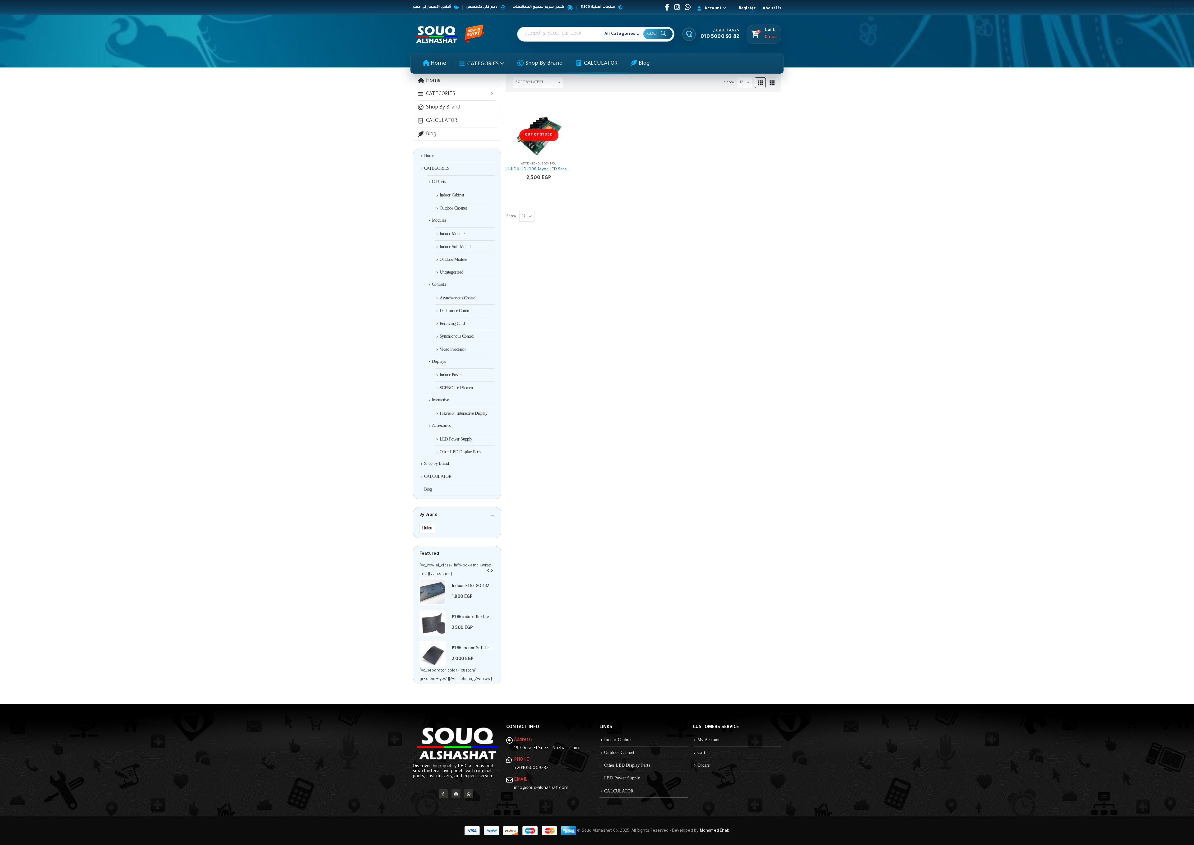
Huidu (427, 529)
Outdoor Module (453, 259)
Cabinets (439, 181)
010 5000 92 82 (720, 37)
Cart (701, 752)
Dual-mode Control (456, 310)
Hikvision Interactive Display (464, 413)
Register (747, 9)
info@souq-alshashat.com (541, 788)
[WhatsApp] (687, 7)
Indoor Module (452, 233)
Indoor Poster (451, 374)
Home (438, 64)
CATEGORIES (483, 64)
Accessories (441, 425)
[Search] (658, 34)
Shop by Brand (544, 64)
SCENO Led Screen (456, 388)
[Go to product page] (432, 592)
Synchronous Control (457, 336)
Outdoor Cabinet (453, 208)
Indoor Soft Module (456, 246)
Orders (703, 765)
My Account (708, 739)
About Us (772, 9)
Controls (439, 284)
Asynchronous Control (539, 164)
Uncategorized (451, 272)
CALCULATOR (601, 64)
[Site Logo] (436, 34)
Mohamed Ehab (714, 831)
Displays (439, 361)
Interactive (440, 400)
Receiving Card (452, 323)
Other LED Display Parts (460, 452)
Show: (729, 83)
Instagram (455, 793)
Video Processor (453, 349)
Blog (644, 64)
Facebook (443, 793)
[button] (760, 82)
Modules (439, 220)
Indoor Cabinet (452, 195)
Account (713, 9)
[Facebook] (667, 7)
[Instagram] (677, 7)
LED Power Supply (456, 439)
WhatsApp (468, 793)
